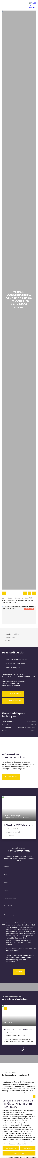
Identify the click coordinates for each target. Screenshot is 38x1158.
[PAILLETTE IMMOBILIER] (33, 5)
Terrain (10, 598)
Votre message (9, 915)
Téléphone (7, 891)
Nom (5, 875)
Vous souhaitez (8, 905)
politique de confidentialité (16, 961)
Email (5, 883)
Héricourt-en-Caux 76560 (24, 598)
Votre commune (10, 899)
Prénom (6, 867)
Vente (4, 598)
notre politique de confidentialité (14, 1144)
